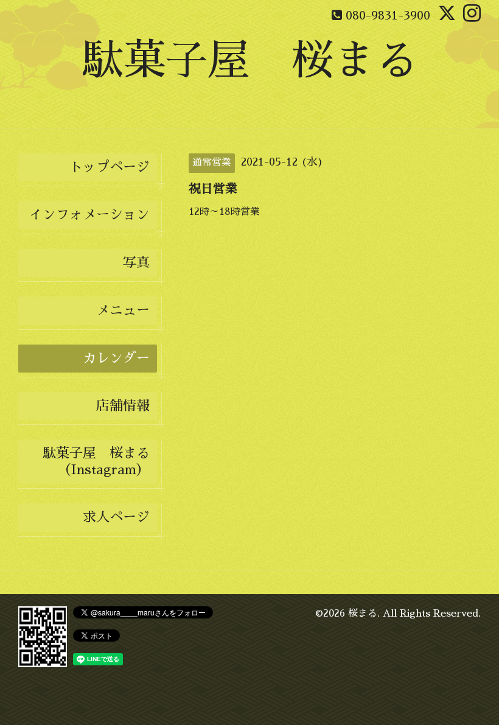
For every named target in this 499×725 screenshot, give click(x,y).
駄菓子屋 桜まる (249, 61)
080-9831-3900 (388, 15)
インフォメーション (89, 215)
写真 (136, 263)
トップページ (109, 167)
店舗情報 (123, 406)
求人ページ (116, 517)
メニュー (123, 310)
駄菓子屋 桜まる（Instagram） (96, 461)
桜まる (362, 613)
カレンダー (116, 358)
